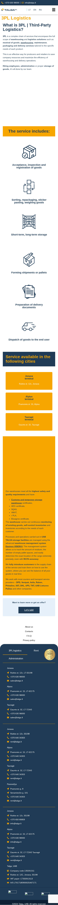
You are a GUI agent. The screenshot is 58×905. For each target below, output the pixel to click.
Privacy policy (29, 640)
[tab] (15, 651)
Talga (21, 904)
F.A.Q (29, 636)
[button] (54, 10)
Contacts (29, 631)
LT (29, 10)
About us (29, 627)
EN (35, 10)
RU (40, 10)
